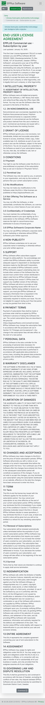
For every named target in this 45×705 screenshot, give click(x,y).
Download (22, 690)
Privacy (41, 702)
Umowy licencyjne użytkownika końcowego (22, 18)
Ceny (6, 15)
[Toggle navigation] (40, 3)
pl (5, 8)
